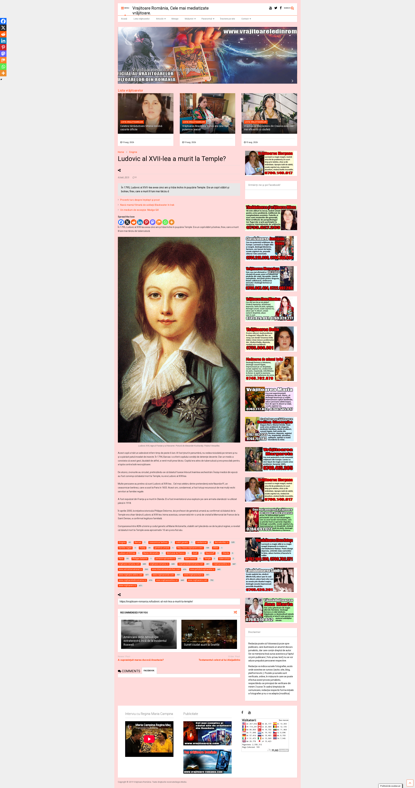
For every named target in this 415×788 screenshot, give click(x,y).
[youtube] (270, 8)
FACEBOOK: (149, 671)
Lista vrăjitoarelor (142, 19)
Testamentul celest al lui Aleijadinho (219, 659)
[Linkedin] (140, 222)
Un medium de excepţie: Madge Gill (139, 210)
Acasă (124, 19)
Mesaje (175, 19)
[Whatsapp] (165, 222)
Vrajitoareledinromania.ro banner (168, 69)
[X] (127, 222)
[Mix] (159, 222)
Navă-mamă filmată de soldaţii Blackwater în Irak (147, 205)
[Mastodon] (152, 222)
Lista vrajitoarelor (132, 122)
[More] (171, 222)
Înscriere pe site (227, 19)
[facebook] (281, 8)
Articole (159, 19)
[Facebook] (121, 222)
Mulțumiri (189, 19)
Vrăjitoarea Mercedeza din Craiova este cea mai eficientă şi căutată (268, 127)
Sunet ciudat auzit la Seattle (201, 644)
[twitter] (275, 8)
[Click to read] (209, 634)
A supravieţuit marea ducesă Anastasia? (141, 659)
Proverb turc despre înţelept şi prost (140, 200)
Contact (245, 19)
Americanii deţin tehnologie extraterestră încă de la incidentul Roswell (145, 640)
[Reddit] (133, 222)
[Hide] (1, 79)
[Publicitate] (207, 733)
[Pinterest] (146, 222)
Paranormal (207, 19)
